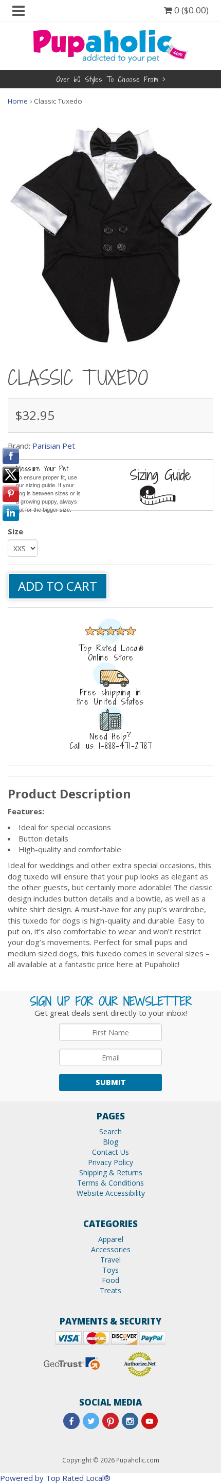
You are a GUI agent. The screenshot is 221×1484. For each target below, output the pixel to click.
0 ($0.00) (190, 10)
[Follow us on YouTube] (149, 1421)
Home (18, 101)
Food (110, 1280)
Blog (110, 1142)
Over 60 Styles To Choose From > (110, 79)
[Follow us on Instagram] (130, 1421)
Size (15, 531)
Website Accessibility (111, 1193)
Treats (110, 1290)
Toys (110, 1270)
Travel (110, 1260)
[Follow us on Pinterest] (110, 1421)
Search (110, 1131)
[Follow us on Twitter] (91, 1421)
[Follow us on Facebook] (71, 1421)
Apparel (110, 1239)
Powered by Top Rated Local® (55, 1478)
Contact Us (110, 1152)
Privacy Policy (110, 1162)
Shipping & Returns (110, 1172)
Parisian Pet (53, 445)
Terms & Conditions (110, 1183)
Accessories (111, 1249)
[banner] (110, 45)
